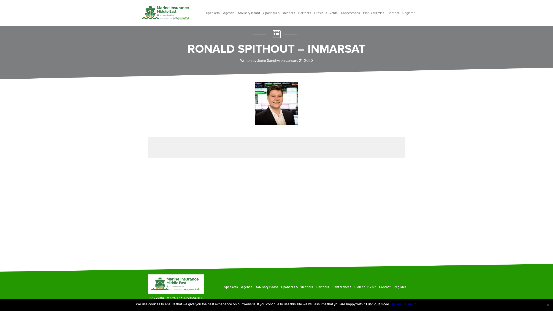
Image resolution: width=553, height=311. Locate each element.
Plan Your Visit (374, 13)
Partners (304, 13)
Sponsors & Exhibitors (279, 13)
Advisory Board (249, 13)
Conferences (350, 13)
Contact (393, 13)
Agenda (229, 13)
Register (408, 13)
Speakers (213, 13)
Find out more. (378, 304)
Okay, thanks (404, 304)
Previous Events (326, 13)
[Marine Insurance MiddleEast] (176, 284)
